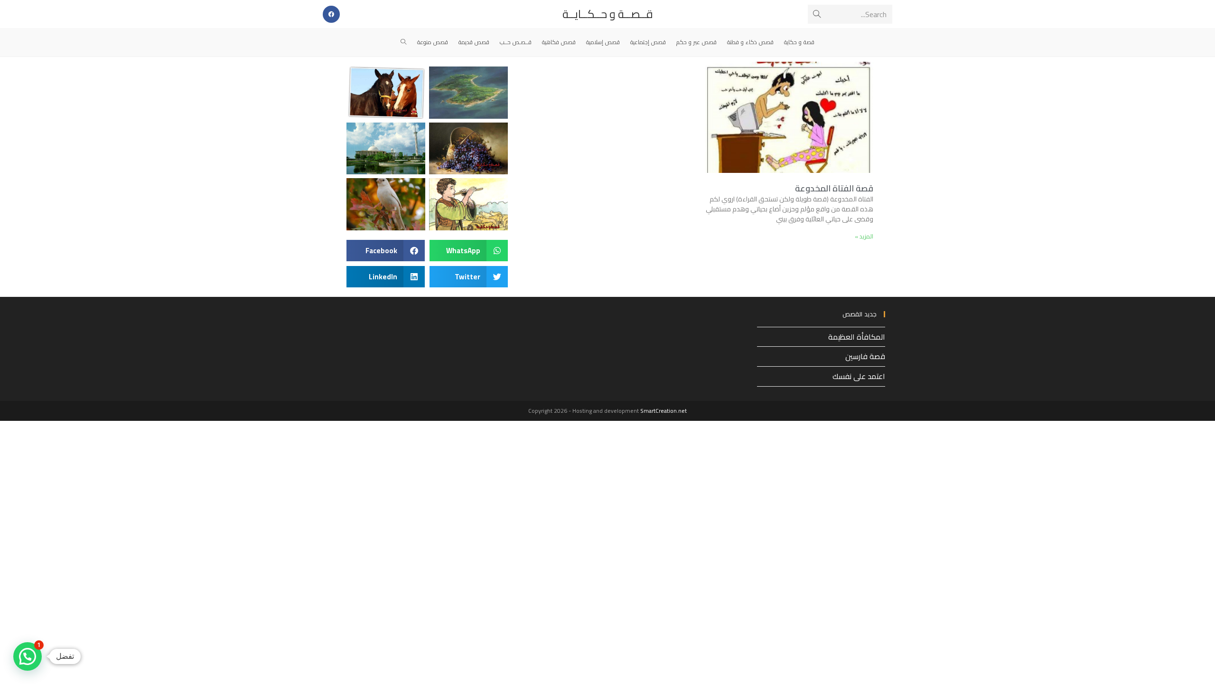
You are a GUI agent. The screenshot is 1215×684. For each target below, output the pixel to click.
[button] (469, 250)
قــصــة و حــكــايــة (607, 14)
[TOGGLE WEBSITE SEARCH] (403, 42)
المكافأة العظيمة (856, 337)
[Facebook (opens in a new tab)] (331, 14)
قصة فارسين (865, 356)
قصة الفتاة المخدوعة (834, 188)
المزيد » (864, 236)
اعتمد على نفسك (858, 376)
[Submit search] (817, 14)
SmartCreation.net (663, 410)
